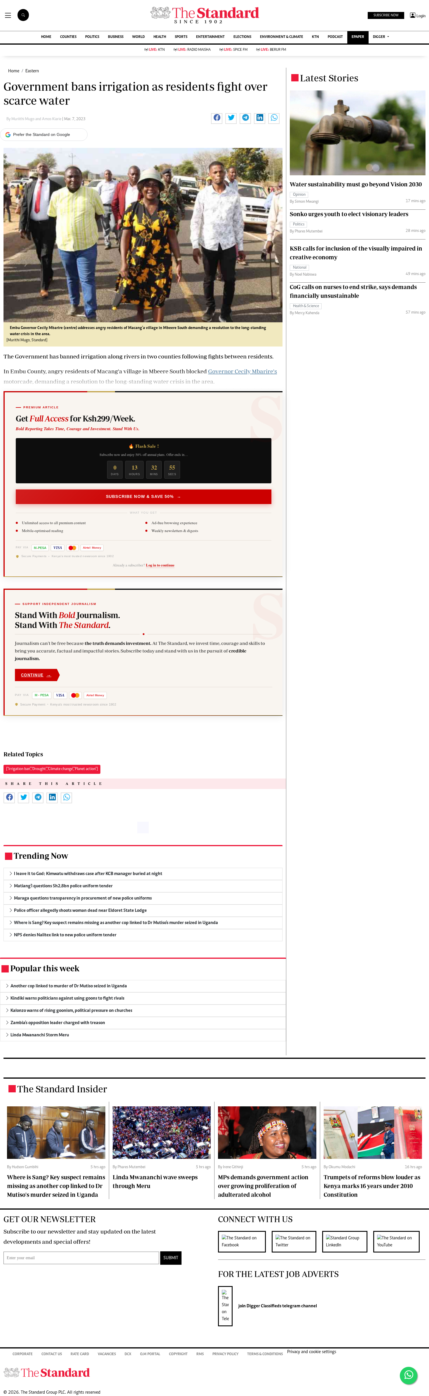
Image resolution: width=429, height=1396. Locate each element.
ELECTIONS (242, 37)
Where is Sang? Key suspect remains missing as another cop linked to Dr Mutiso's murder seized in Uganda (56, 1186)
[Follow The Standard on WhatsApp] (408, 1375)
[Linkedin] (347, 1241)
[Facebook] (245, 1241)
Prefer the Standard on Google (41, 134)
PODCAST (335, 37)
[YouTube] (399, 1241)
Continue (36, 674)
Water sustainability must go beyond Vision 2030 (356, 184)
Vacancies (107, 1354)
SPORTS (181, 37)
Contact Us (51, 1354)
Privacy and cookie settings (311, 1352)
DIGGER (379, 37)
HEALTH (160, 37)
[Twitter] (297, 1241)
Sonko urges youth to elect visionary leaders (349, 214)
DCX (128, 1354)
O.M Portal (150, 1354)
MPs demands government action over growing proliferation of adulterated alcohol (263, 1186)
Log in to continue (160, 565)
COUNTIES (68, 37)
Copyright (178, 1354)
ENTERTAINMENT (210, 37)
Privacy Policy (225, 1354)
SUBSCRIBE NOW (386, 15)
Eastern (32, 71)
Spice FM (235, 50)
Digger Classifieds (263, 1306)
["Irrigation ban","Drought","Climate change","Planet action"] (52, 769)
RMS (200, 1354)
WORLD (138, 37)
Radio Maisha (194, 50)
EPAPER (358, 37)
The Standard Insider (62, 1089)
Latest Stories (329, 78)
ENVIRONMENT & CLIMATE (281, 37)
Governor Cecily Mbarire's (242, 371)
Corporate (23, 1354)
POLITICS (92, 37)
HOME (46, 37)
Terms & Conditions (265, 1354)
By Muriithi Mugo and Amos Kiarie (34, 119)
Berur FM (273, 50)
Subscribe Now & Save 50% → (143, 496)
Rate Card (80, 1354)
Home (13, 71)
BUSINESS (115, 37)
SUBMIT (170, 1258)
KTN (315, 37)
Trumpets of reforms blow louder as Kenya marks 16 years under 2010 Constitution (372, 1186)
